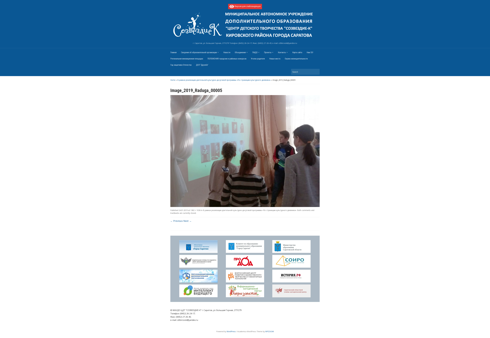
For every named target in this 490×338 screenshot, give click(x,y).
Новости (226, 52)
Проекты (267, 52)
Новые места (274, 58)
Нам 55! (310, 52)
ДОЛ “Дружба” (202, 65)
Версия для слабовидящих (247, 6)
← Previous (176, 220)
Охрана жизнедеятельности (296, 58)
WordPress (231, 331)
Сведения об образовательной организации (199, 52)
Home (172, 80)
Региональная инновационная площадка (186, 58)
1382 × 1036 (195, 210)
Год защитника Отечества (181, 65)
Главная (173, 52)
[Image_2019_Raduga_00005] (245, 150)
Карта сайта (297, 52)
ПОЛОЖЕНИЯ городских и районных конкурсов (226, 58)
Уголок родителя (258, 58)
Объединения (240, 52)
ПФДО (255, 52)
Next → (187, 220)
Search (316, 71)
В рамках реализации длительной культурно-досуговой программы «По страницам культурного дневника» (224, 80)
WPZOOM (269, 331)
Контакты (282, 52)
